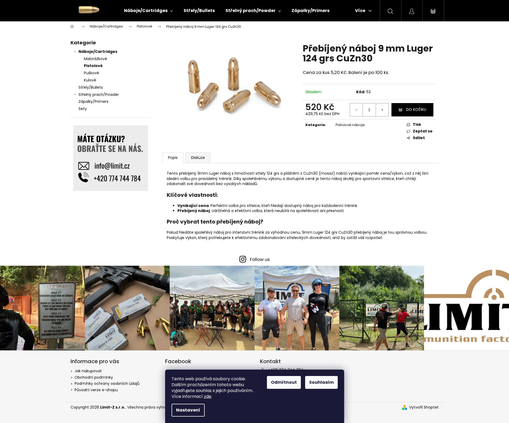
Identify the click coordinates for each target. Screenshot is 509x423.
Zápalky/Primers (93, 101)
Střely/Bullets (91, 87)
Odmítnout (284, 382)
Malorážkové (95, 58)
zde (207, 396)
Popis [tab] (173, 157)
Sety (83, 108)
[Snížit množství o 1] (356, 109)
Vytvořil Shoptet (424, 407)
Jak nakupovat (88, 371)
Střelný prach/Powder (99, 94)
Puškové (91, 73)
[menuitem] (148, 10)
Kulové (90, 80)
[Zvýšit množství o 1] (382, 109)
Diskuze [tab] (198, 157)
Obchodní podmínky (94, 377)
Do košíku (416, 109)
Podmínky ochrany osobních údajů (107, 383)
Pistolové (93, 65)
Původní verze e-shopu (96, 390)
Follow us (260, 259)
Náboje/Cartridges (98, 51)
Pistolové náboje (350, 124)
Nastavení (188, 410)
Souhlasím (321, 382)
